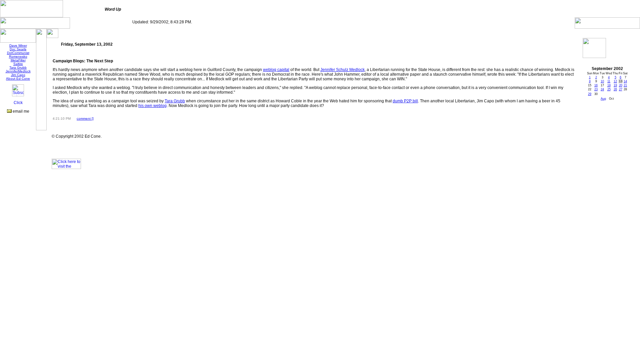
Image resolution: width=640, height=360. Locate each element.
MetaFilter (18, 60)
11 (608, 81)
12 (615, 81)
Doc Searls (18, 49)
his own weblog (152, 105)
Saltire (18, 64)
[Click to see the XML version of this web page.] (18, 103)
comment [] (85, 118)
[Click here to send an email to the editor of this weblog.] (9, 111)
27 (620, 89)
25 (609, 89)
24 (602, 89)
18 (609, 85)
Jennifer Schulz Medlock (342, 69)
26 (615, 89)
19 (615, 85)
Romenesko (18, 56)
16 (596, 85)
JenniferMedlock (18, 71)
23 (596, 89)
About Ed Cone (18, 78)
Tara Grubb (18, 67)
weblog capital (276, 69)
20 (620, 85)
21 (625, 85)
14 (625, 81)
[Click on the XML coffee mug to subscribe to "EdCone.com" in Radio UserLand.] (18, 95)
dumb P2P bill (405, 101)
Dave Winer (18, 45)
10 (602, 81)
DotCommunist (18, 53)
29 (589, 94)
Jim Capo (18, 75)
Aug (603, 98)
